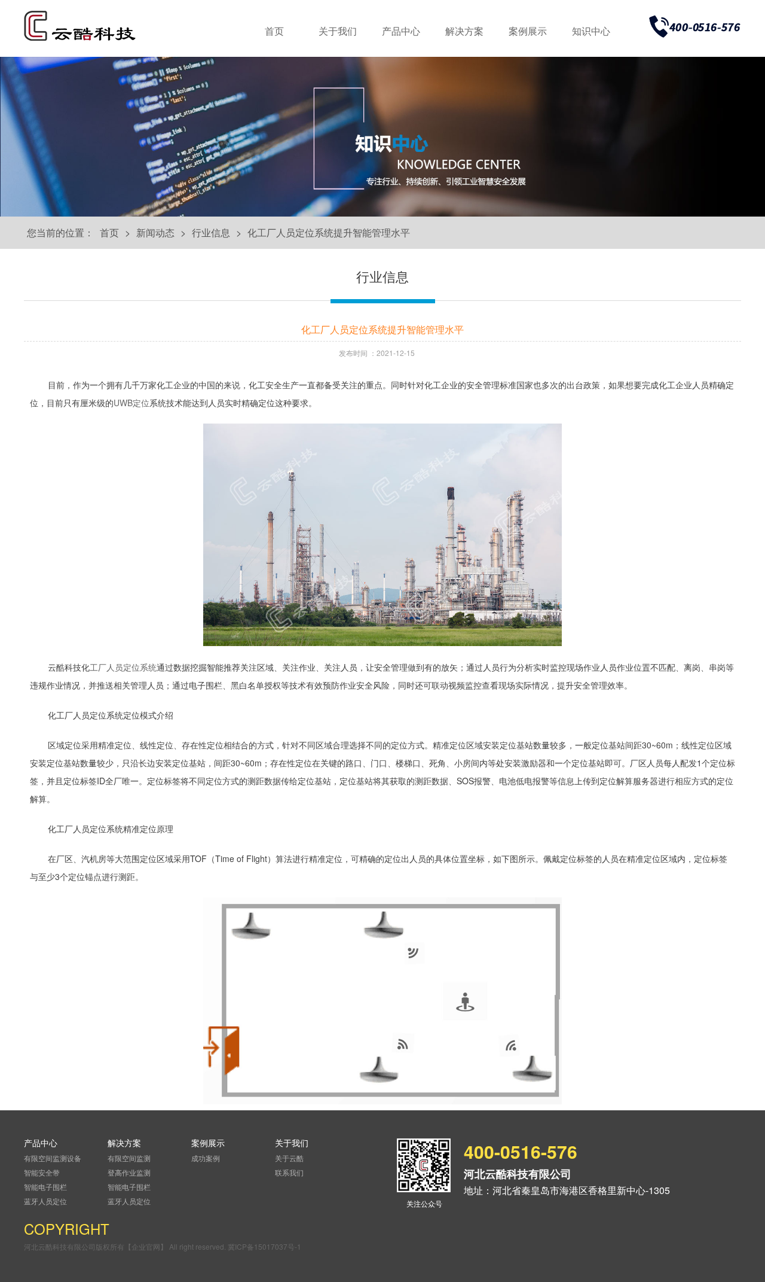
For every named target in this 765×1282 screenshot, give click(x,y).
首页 (274, 31)
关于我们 (338, 31)
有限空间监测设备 (52, 1158)
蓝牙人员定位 (45, 1201)
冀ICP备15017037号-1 (264, 1246)
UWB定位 (131, 403)
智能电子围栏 (45, 1186)
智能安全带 (42, 1172)
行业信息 (211, 232)
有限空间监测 (129, 1158)
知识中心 (591, 31)
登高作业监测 (129, 1172)
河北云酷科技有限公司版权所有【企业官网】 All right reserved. (126, 1246)
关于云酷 (289, 1158)
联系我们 (289, 1172)
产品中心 (401, 31)
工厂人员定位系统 (123, 667)
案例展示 (528, 31)
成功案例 (205, 1158)
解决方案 (464, 31)
